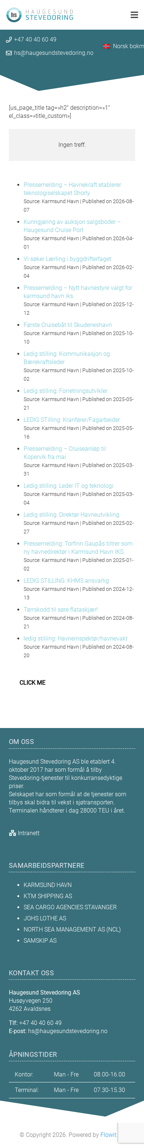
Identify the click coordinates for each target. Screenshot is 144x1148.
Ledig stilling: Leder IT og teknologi (68, 485)
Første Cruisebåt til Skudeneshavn (68, 324)
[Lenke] (72, 145)
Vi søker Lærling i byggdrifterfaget (67, 258)
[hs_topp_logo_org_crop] (39, 15)
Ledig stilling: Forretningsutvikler (65, 390)
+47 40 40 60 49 (40, 1022)
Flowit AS (112, 1134)
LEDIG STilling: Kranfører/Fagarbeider (72, 419)
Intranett (29, 833)
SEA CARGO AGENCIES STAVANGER (70, 907)
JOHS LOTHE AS (45, 918)
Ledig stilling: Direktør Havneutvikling (71, 514)
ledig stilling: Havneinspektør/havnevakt (75, 638)
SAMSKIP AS (40, 940)
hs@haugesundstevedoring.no (67, 1031)
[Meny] (134, 15)
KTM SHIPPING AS (48, 896)
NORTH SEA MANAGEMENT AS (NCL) (73, 929)
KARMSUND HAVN (48, 885)
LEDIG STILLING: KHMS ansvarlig (66, 580)
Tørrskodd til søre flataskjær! (61, 609)
